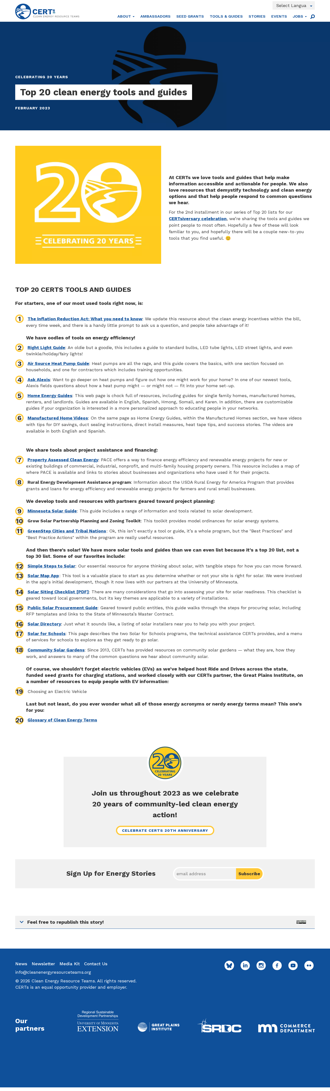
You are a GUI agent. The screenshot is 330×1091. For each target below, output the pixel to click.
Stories (257, 16)
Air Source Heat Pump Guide (58, 363)
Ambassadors (155, 16)
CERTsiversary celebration (198, 218)
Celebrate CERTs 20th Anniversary (165, 830)
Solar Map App (43, 575)
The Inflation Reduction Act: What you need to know (85, 318)
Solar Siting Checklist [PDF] (58, 591)
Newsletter (43, 963)
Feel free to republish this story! (65, 922)
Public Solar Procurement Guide (63, 607)
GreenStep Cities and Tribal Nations (67, 530)
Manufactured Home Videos (58, 417)
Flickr (309, 965)
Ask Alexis (39, 379)
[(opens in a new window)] (98, 1020)
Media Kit (69, 963)
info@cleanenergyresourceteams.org (53, 972)
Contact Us (96, 963)
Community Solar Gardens (56, 649)
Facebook (277, 965)
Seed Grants (190, 16)
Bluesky (229, 965)
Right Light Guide (46, 347)
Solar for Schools (46, 633)
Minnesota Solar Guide (52, 510)
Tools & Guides (226, 16)
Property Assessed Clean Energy (63, 459)
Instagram (261, 965)
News (21, 963)
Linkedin (245, 965)
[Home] (47, 11)
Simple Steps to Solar (51, 565)
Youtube (293, 965)
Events (279, 16)
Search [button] (312, 16)
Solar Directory (44, 623)
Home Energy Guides (50, 395)
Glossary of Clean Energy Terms (62, 719)
